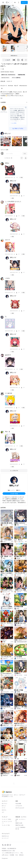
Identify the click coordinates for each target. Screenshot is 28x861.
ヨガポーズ (9, 81)
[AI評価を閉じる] (26, 107)
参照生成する (14, 55)
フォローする (14, 493)
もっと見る (14, 123)
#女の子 (16, 85)
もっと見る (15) (14, 470)
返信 (22, 177)
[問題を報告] (17, 177)
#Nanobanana (23, 85)
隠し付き (8, 158)
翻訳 (1, 98)
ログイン (24, 2)
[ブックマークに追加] (18, 59)
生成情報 (3, 102)
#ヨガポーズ (4, 85)
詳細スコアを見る (18, 128)
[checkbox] (5, 158)
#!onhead (10, 85)
